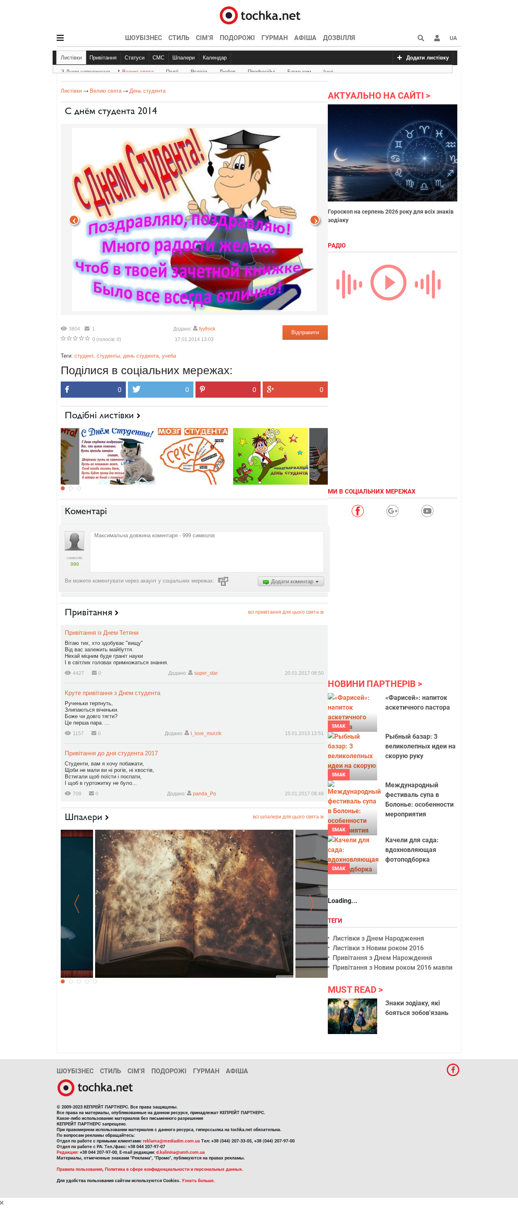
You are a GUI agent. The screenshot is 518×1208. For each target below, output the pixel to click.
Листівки (71, 58)
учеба (169, 356)
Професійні (261, 70)
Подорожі (237, 38)
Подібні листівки (99, 415)
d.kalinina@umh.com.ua (180, 1152)
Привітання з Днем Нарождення (382, 958)
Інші (328, 70)
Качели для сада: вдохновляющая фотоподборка (412, 849)
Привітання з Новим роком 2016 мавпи (392, 967)
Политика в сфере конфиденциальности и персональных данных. (174, 1169)
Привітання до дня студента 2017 (111, 753)
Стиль (178, 38)
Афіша (305, 38)
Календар (215, 58)
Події (172, 70)
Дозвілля (339, 38)
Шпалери (183, 58)
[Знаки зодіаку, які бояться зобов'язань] (352, 1016)
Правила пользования (79, 1169)
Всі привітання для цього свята (283, 612)
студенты (108, 356)
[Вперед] (74, 220)
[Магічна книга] (194, 904)
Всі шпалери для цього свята (286, 817)
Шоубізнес (143, 38)
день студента (141, 356)
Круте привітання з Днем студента (112, 692)
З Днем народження (85, 70)
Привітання (103, 58)
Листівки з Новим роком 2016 (378, 948)
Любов (227, 70)
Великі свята (138, 70)
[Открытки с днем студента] (117, 456)
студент (83, 356)
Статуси (134, 58)
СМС (158, 58)
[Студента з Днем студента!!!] (270, 456)
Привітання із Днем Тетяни (101, 632)
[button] (437, 38)
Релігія (199, 70)
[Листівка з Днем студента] (194, 456)
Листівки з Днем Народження (378, 938)
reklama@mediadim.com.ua (171, 1141)
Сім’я (204, 38)
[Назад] (315, 220)
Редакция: (68, 1152)
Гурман (274, 38)
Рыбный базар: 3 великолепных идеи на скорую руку (420, 746)
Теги (336, 920)
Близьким (299, 70)
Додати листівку (427, 58)
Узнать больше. (198, 1180)
